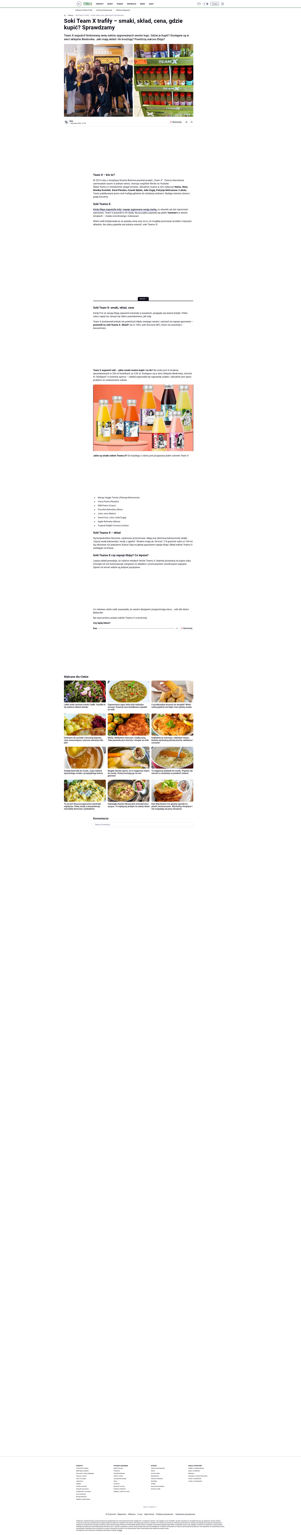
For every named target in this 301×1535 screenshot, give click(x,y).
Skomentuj (176, 122)
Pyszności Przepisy (82, 1468)
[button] (206, 3)
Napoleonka (155, 1476)
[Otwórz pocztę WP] (199, 4)
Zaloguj (214, 4)
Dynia (115, 1481)
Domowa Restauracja (104, 10)
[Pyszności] (89, 4)
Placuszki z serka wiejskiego (85, 1473)
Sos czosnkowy (81, 1494)
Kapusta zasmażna (82, 1489)
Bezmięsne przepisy (82, 1471)
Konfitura (117, 1484)
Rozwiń (142, 299)
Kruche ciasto (155, 1473)
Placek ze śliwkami (157, 1478)
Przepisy (100, 4)
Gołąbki (78, 1484)
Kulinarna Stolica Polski (83, 10)
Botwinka (191, 1473)
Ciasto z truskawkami (195, 1481)
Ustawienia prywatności (184, 1514)
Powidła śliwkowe (119, 1473)
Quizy (151, 4)
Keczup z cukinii (81, 1476)
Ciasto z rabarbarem (194, 1478)
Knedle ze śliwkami (120, 1489)
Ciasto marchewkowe (158, 1468)
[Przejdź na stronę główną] (79, 5)
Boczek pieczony (81, 1497)
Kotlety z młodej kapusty (196, 1468)
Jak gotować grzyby (120, 1478)
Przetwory (117, 1471)
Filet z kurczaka (81, 1478)
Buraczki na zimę (119, 1486)
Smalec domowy (81, 1486)
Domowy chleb (155, 1489)
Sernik (153, 1471)
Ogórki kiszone (118, 1468)
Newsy (110, 4)
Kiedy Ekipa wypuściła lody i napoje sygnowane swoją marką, (125, 209)
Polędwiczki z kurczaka (83, 1491)
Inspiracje (131, 4)
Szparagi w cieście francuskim (198, 1476)
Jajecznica (79, 1481)
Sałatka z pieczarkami (83, 1499)
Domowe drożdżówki (157, 1486)
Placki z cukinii (118, 1476)
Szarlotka (154, 1481)
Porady (120, 4)
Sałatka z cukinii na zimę (121, 1491)
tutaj (120, 1530)
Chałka (153, 1484)
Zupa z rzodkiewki (194, 1471)
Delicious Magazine (123, 10)
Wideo (142, 4)
